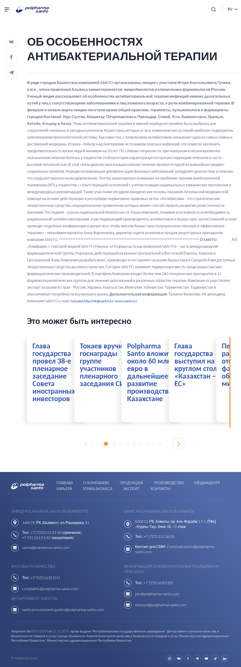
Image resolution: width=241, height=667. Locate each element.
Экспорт (131, 489)
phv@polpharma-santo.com (157, 593)
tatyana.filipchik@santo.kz (92, 301)
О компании (96, 483)
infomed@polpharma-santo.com (161, 605)
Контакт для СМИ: (151, 546)
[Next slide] (178, 443)
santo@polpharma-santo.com (45, 547)
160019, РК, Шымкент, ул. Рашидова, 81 (55, 522)
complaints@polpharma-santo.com (50, 588)
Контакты (160, 489)
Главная (64, 483)
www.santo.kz (125, 301)
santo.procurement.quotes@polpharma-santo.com (63, 609)
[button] (105, 443)
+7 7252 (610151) (45, 577)
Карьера (64, 489)
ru (230, 9)
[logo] (32, 9)
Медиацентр (207, 483)
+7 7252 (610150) (158, 582)
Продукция (131, 483)
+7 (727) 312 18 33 (159, 536)
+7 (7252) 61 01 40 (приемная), (56, 532)
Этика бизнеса (97, 489)
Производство (169, 483)
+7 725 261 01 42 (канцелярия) (48, 537)
